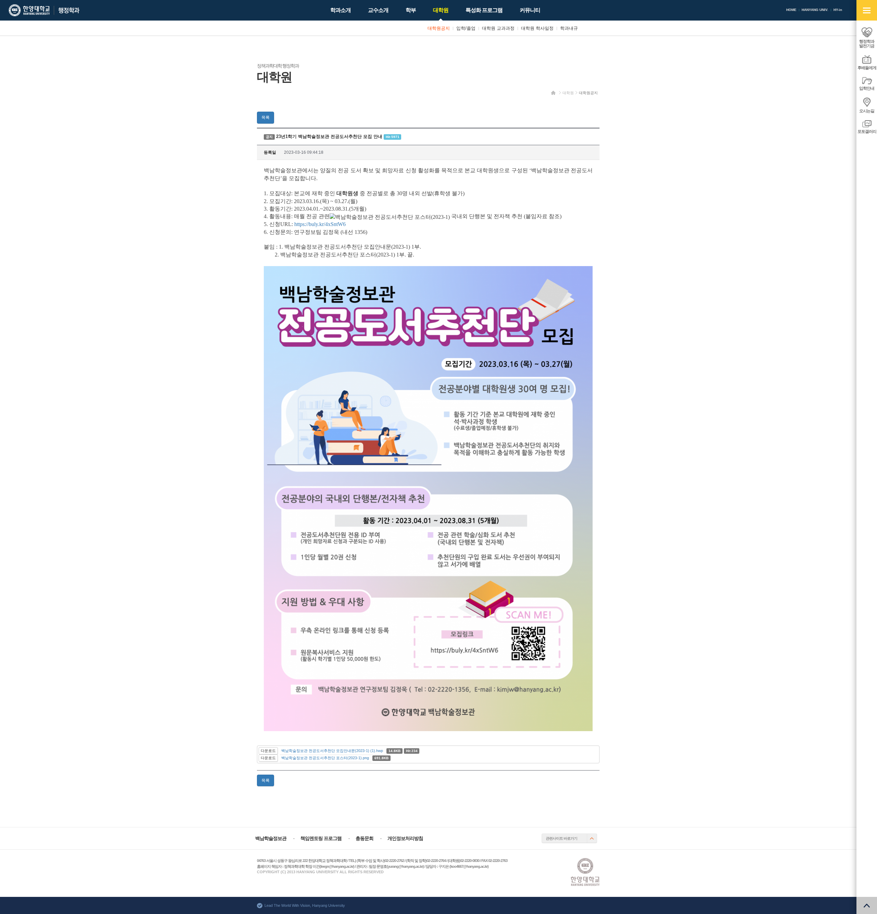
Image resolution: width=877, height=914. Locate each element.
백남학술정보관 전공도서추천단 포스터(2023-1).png (325, 758)
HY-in (837, 10)
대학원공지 (588, 93)
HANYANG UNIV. (815, 10)
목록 (265, 117)
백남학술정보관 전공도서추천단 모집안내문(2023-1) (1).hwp (332, 751)
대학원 (568, 93)
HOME (791, 10)
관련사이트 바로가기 (561, 838)
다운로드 (268, 751)
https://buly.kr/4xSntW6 (320, 224)
